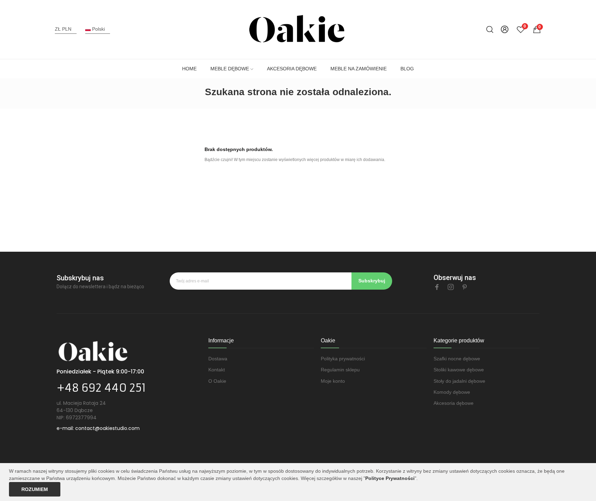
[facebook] (437, 287)
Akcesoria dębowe (454, 403)
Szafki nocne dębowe (457, 358)
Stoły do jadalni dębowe (459, 381)
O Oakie (217, 381)
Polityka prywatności (343, 358)
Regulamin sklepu (340, 369)
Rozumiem (34, 489)
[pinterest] (464, 287)
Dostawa (217, 358)
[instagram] (450, 287)
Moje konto (333, 381)
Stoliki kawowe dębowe (459, 369)
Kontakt (216, 369)
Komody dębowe (452, 392)
